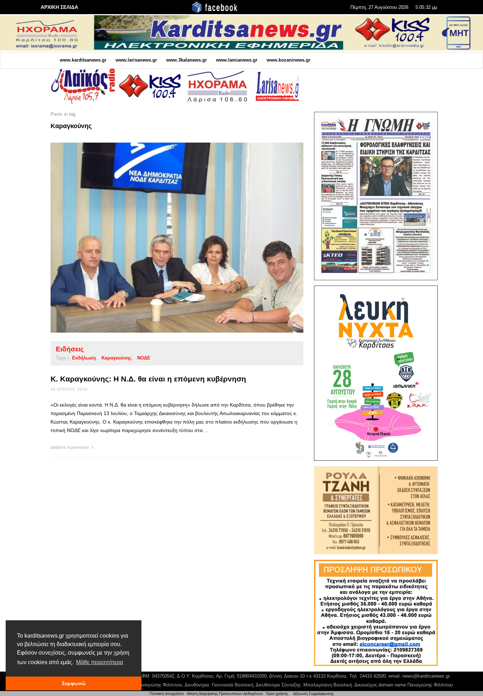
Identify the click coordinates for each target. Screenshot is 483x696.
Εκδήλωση (84, 358)
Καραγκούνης (116, 358)
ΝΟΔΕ (143, 358)
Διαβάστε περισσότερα (70, 447)
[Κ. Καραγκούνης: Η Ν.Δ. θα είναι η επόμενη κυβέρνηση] (166, 238)
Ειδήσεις (70, 349)
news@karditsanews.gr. (426, 676)
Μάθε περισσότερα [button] (99, 662)
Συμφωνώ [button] (74, 683)
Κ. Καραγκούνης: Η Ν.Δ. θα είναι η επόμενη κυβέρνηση (148, 379)
